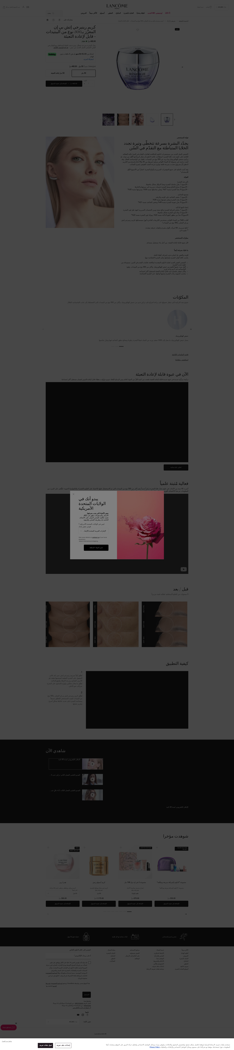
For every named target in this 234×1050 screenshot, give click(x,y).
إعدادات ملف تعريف (63, 1045)
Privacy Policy (155, 1047)
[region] (117, 1044)
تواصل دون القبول (7, 1041)
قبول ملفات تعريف (45, 1045)
